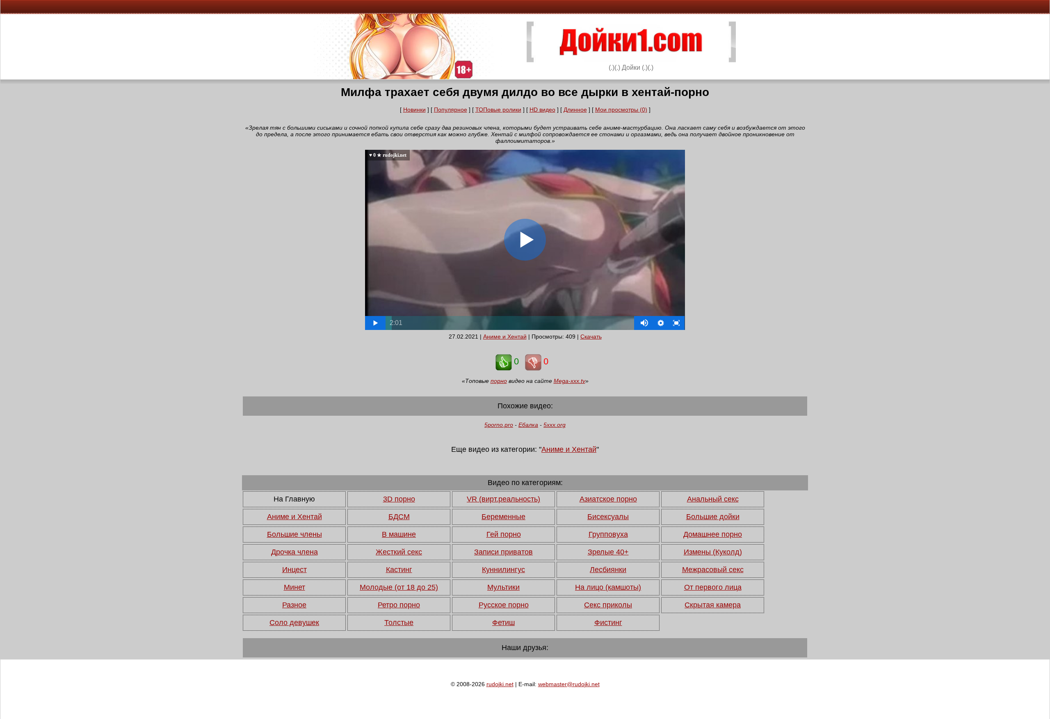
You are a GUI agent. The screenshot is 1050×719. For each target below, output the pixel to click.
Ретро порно (399, 605)
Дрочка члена (294, 552)
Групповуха (608, 534)
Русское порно (504, 605)
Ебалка (528, 424)
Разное (294, 605)
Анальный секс (713, 499)
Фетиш (503, 622)
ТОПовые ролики (498, 109)
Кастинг (399, 570)
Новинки (414, 109)
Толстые (398, 622)
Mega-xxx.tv (569, 381)
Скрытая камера (713, 605)
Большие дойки (713, 517)
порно (499, 381)
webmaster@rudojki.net (569, 684)
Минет (294, 587)
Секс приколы (608, 605)
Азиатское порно (608, 499)
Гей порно (503, 534)
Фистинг (608, 622)
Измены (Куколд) (713, 552)
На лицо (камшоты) (608, 587)
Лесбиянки (608, 570)
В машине (399, 534)
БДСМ (399, 517)
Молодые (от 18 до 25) (399, 587)
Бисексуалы (608, 517)
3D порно (399, 499)
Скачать (591, 336)
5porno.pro (498, 424)
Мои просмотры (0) (621, 109)
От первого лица (713, 587)
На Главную (294, 499)
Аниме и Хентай (505, 336)
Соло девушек (294, 622)
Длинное (575, 109)
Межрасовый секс (713, 570)
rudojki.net (500, 684)
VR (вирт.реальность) (503, 499)
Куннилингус (503, 570)
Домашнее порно (712, 534)
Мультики (503, 587)
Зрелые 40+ (608, 552)
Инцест (294, 570)
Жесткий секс (399, 552)
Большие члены (294, 534)
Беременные (503, 517)
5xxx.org (554, 424)
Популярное (450, 109)
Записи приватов (503, 552)
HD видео (542, 109)
